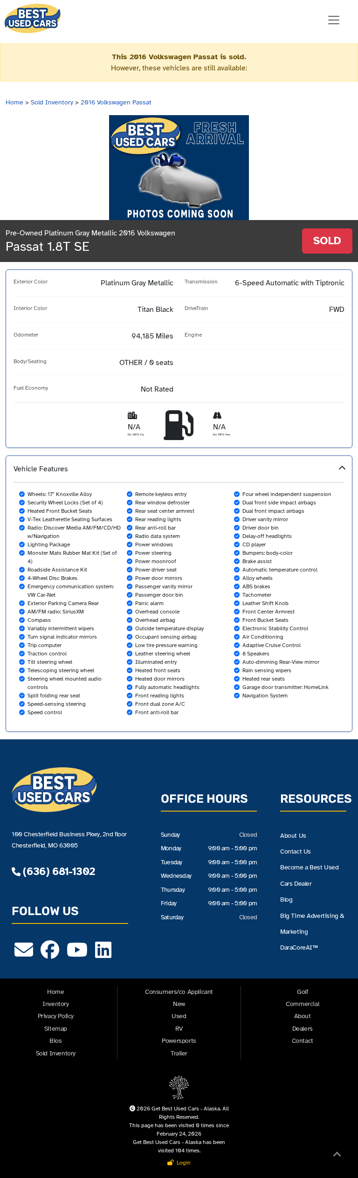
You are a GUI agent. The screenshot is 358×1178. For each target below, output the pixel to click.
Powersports (179, 1041)
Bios (55, 1041)
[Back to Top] (337, 1156)
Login (182, 1162)
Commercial (302, 1004)
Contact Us (295, 851)
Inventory (55, 1004)
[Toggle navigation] (333, 20)
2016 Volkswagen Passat (116, 102)
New (179, 1004)
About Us (293, 836)
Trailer (179, 1053)
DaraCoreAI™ (298, 947)
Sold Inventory (52, 102)
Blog (286, 899)
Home (14, 102)
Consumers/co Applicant (179, 992)
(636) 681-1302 (57, 871)
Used (179, 1016)
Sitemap (55, 1029)
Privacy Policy (56, 1016)
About (302, 1016)
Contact (302, 1041)
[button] (179, 593)
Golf (302, 992)
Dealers (302, 1029)
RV (179, 1029)
